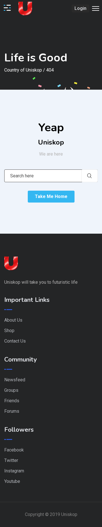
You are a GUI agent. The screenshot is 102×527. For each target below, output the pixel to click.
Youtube (12, 481)
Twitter (11, 460)
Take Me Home (51, 196)
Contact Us (15, 341)
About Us (13, 320)
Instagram (14, 471)
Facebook (14, 450)
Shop (9, 330)
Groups (11, 390)
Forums (11, 411)
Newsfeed (14, 379)
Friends (11, 400)
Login (80, 8)
